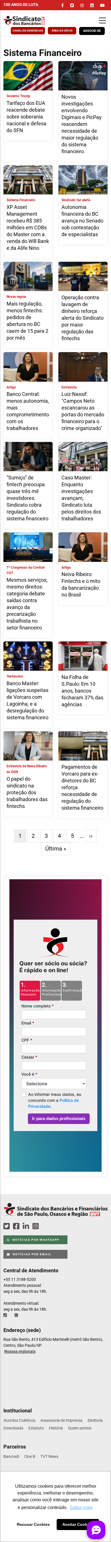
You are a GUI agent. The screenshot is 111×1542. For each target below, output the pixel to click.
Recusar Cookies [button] (33, 1524)
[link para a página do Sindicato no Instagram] (82, 5)
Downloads (13, 1428)
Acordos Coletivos (19, 1420)
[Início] (32, 20)
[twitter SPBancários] (7, 1226)
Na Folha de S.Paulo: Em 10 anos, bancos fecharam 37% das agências (82, 690)
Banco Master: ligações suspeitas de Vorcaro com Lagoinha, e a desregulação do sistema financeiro (27, 700)
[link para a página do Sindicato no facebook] (62, 5)
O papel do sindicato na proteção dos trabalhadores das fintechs (27, 792)
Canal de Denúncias (28, 30)
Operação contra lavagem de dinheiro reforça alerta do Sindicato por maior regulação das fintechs (82, 317)
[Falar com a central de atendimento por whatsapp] (17, 1315)
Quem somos (79, 1428)
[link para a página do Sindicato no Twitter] (72, 5)
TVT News (49, 1456)
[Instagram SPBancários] (36, 1226)
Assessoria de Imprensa (61, 1420)
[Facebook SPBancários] (17, 1226)
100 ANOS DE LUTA (20, 4)
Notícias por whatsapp (35, 1239)
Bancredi (11, 1456)
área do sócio (62, 30)
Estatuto (36, 1428)
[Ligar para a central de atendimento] (5, 1315)
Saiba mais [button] (81, 1507)
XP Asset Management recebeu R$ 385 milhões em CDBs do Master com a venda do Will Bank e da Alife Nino (28, 227)
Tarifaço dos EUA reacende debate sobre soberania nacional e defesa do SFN (26, 116)
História (56, 1428)
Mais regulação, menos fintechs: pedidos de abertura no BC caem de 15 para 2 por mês (27, 321)
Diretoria (95, 1420)
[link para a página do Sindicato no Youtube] (102, 5)
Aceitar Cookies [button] (77, 1524)
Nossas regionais (20, 1351)
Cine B (29, 1456)
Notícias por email (31, 1254)
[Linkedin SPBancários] (27, 1226)
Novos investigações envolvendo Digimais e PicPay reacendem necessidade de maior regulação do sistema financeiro (81, 124)
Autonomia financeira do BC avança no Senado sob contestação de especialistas (82, 220)
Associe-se (92, 31)
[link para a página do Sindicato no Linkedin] (91, 5)
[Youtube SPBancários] (46, 1226)
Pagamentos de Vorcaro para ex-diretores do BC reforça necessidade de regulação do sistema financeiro (82, 787)
